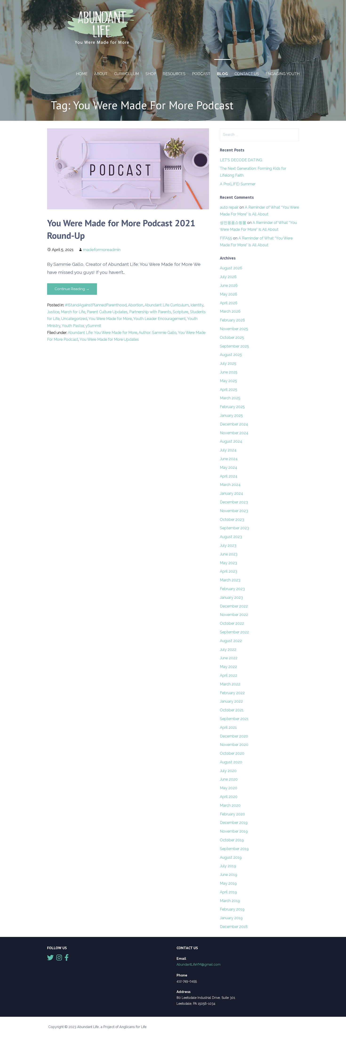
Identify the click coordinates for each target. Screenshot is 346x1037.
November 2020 (234, 744)
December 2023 (234, 502)
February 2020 (232, 814)
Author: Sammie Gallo (158, 332)
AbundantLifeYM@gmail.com (199, 964)
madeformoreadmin (102, 249)
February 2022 (232, 693)
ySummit (93, 326)
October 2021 (232, 710)
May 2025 (228, 381)
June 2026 (229, 285)
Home (82, 74)
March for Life (73, 312)
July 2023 (228, 545)
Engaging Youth (283, 74)
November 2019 (234, 831)
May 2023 (228, 563)
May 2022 (228, 666)
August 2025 (231, 354)
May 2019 (228, 883)
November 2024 (234, 433)
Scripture (180, 312)
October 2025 (232, 337)
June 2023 (228, 554)
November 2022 (234, 614)
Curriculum (126, 74)
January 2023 (231, 597)
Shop (150, 74)
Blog (222, 74)
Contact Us (246, 74)
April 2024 (228, 476)
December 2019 (234, 822)
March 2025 (230, 398)
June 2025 (228, 372)
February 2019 (232, 909)
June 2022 (228, 658)
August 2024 (231, 441)
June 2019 (228, 874)
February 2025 (232, 407)
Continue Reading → (72, 289)
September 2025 (234, 346)
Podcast (201, 74)
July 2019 (228, 866)
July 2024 (228, 450)
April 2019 (228, 892)
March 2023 (230, 580)
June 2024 (229, 459)
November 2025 (234, 329)
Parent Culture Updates (107, 312)
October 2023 (232, 519)
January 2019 (231, 918)
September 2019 (234, 849)
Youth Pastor (73, 326)
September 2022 (234, 632)
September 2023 (234, 528)
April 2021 (228, 727)
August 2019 (231, 857)
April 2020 (228, 796)
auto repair (229, 207)
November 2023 (234, 511)
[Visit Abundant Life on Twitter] (50, 959)
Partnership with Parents (150, 312)
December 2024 (234, 424)
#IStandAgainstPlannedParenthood (96, 305)
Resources (174, 74)
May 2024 (228, 467)
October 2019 (232, 840)
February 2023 (232, 589)
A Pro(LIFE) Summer (237, 184)
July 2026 (228, 277)
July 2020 (228, 771)
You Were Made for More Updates (109, 339)
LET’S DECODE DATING (241, 160)
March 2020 (230, 805)
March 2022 (230, 684)
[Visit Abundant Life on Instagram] (59, 959)
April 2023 (228, 571)
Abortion (135, 305)
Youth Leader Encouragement (159, 318)
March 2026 (230, 311)
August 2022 (231, 641)
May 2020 (228, 788)
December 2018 (234, 926)
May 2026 (228, 294)
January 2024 (231, 493)
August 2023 (231, 537)
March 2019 (230, 901)
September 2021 (234, 719)
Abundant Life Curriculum (167, 305)
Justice (53, 312)
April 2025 (228, 389)
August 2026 (231, 268)
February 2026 (232, 320)
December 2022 (234, 606)
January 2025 (231, 415)
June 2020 (229, 779)
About (101, 74)
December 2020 (234, 736)
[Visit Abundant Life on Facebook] (66, 959)
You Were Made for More (110, 318)
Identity (196, 305)
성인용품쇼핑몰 (233, 222)
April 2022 (228, 675)
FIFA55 (226, 238)
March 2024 (230, 484)
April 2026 (228, 303)
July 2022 (228, 649)
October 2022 (232, 623)
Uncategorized (74, 318)
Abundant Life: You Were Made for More (102, 332)
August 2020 (231, 762)
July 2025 (228, 363)
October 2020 (232, 753)
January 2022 (231, 701)
